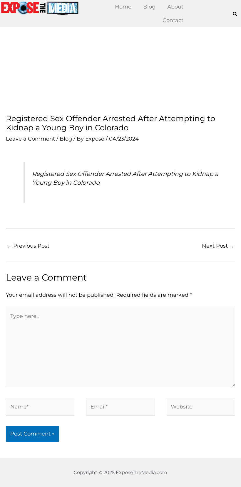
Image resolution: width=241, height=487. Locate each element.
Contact (173, 20)
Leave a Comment (30, 138)
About (175, 6)
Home (123, 6)
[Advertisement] (120, 70)
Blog (149, 6)
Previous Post (27, 245)
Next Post (218, 245)
